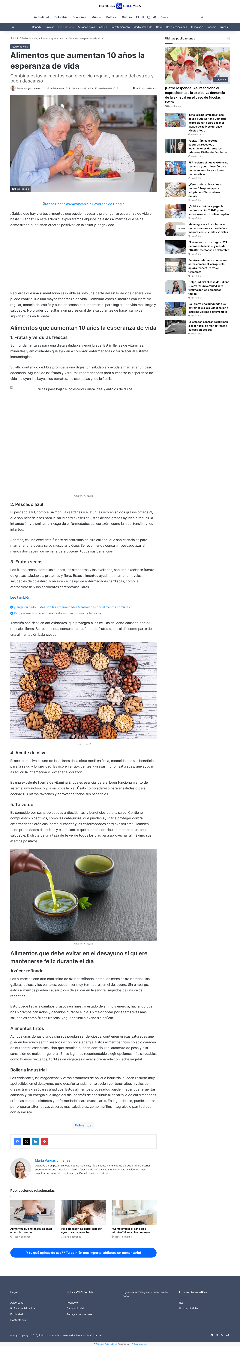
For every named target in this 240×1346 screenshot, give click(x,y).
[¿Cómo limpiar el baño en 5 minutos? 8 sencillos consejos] (134, 1212)
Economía (79, 17)
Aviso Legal (17, 1302)
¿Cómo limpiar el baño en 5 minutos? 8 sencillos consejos (131, 1230)
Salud (159, 26)
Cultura (127, 17)
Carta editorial (75, 1308)
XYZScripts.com (139, 1344)
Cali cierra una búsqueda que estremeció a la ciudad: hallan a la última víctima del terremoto (208, 307)
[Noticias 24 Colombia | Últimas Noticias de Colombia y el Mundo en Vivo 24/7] (120, 5)
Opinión (49, 26)
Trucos (224, 26)
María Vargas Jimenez (29, 88)
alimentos (84, 1125)
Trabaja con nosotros (79, 1314)
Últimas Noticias (189, 1308)
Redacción (73, 1302)
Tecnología (197, 26)
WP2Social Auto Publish (105, 1344)
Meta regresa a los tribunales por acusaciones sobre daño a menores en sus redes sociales (208, 228)
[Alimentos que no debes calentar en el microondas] (32, 1212)
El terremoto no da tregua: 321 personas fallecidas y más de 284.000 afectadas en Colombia (208, 246)
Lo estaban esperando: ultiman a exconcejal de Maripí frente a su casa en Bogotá (208, 325)
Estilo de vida (66, 26)
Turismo (211, 26)
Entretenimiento (120, 26)
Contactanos (18, 1320)
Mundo (96, 17)
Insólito (103, 26)
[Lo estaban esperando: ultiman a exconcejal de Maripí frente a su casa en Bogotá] (175, 327)
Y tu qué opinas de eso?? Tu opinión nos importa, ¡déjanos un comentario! (83, 1253)
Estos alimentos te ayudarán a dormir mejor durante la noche (57, 613)
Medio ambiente (143, 26)
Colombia (61, 17)
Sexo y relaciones (176, 26)
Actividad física (86, 26)
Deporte (37, 26)
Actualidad (41, 17)
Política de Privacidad (23, 1308)
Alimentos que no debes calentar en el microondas (31, 1230)
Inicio (16, 38)
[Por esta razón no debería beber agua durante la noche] (83, 1212)
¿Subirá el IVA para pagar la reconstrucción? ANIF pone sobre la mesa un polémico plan (208, 210)
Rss (181, 1302)
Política (111, 17)
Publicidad (16, 1314)
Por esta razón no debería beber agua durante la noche (81, 1230)
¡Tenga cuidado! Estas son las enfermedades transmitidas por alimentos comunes (71, 607)
